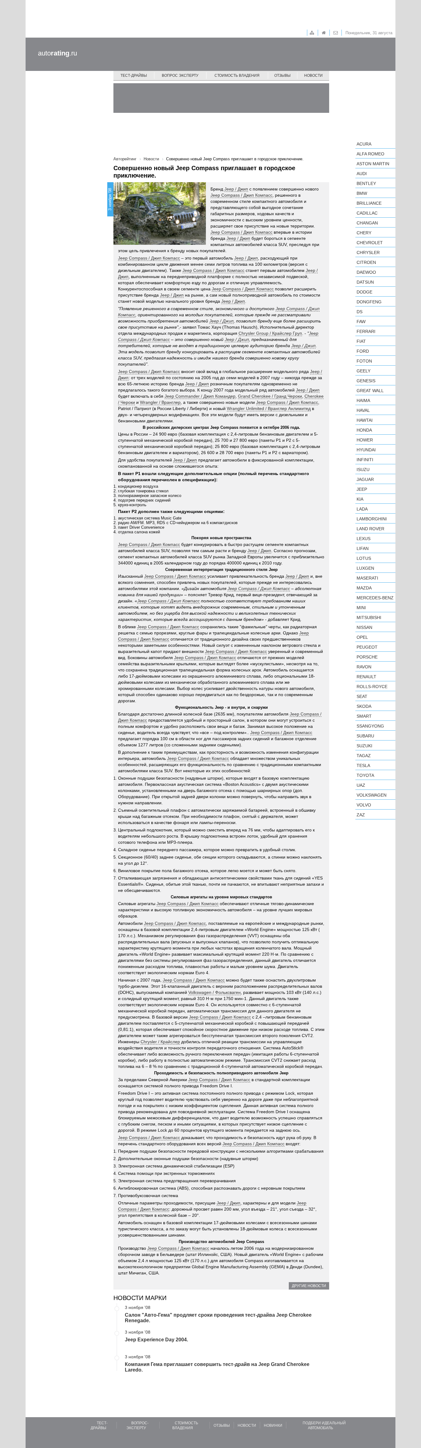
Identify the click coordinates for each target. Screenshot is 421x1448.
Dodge (364, 291)
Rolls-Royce (372, 686)
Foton (364, 361)
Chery (364, 232)
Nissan (364, 627)
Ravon (364, 666)
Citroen (366, 262)
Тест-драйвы (134, 75)
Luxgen (365, 568)
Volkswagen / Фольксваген (214, 992)
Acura (364, 144)
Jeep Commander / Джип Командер (200, 396)
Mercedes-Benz (375, 597)
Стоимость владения (237, 75)
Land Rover (370, 528)
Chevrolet (370, 242)
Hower (365, 439)
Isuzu (363, 469)
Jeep (362, 489)
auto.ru (57, 53)
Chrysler (368, 252)
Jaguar (365, 479)
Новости (313, 75)
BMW (362, 193)
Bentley (366, 183)
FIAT (361, 341)
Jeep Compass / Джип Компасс (241, 195)
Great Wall (370, 390)
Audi (362, 173)
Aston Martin (373, 163)
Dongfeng (369, 301)
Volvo (364, 804)
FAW (361, 321)
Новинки (273, 1425)
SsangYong (370, 726)
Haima (363, 400)
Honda (364, 430)
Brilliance (369, 203)
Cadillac (367, 213)
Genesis (366, 380)
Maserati (367, 578)
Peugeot (367, 647)
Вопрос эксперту (180, 75)
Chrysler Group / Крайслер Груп (270, 333)
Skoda (364, 706)
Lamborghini (372, 518)
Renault (366, 676)
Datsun (365, 282)
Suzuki (364, 745)
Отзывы (282, 75)
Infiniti (365, 459)
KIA (360, 499)
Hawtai (365, 420)
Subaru (365, 735)
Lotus (364, 558)
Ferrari (366, 331)
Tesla (363, 765)
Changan (367, 222)
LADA (362, 509)
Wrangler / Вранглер (160, 402)
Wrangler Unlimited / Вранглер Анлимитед (269, 408)
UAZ (361, 785)
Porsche (367, 656)
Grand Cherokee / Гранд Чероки (270, 396)
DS (359, 311)
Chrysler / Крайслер (160, 1041)
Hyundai (366, 449)
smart (364, 716)
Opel (362, 637)
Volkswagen (371, 795)
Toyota (365, 775)
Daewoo (366, 272)
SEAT (362, 696)
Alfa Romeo (370, 153)
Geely (363, 370)
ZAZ (361, 814)
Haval (363, 410)
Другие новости (309, 1286)
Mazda (364, 587)
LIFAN (363, 548)
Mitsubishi (369, 617)
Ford (363, 351)
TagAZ (364, 755)
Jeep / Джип (236, 189)
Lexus (363, 538)
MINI (361, 607)
